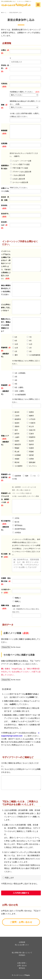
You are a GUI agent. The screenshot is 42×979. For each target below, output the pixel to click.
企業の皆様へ (22, 963)
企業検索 (22, 942)
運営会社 (22, 968)
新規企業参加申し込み (15, 12)
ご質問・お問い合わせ (21, 922)
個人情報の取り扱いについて (22, 952)
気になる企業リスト (22, 945)
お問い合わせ (22, 965)
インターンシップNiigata (22, 975)
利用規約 (22, 955)
